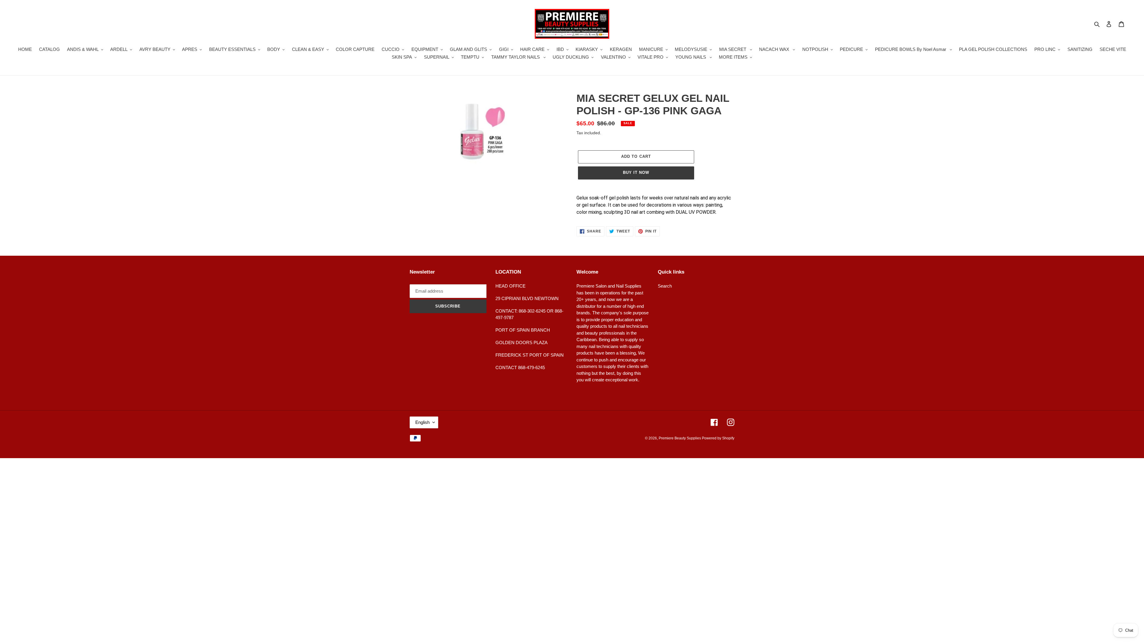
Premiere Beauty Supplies (680, 438)
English (422, 422)
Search (665, 285)
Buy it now (636, 172)
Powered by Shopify (718, 438)
